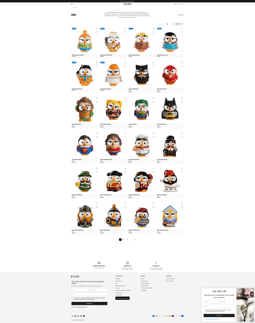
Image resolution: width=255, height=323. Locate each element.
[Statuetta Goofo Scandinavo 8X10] (85, 215)
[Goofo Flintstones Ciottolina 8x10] (85, 40)
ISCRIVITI (89, 303)
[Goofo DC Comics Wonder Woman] (113, 144)
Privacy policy (118, 292)
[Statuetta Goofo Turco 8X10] (170, 180)
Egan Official (82, 320)
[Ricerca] (175, 4)
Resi (116, 283)
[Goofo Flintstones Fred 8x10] (85, 74)
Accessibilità (144, 290)
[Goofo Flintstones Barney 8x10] (141, 40)
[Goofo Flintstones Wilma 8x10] (113, 74)
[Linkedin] (75, 316)
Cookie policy (118, 295)
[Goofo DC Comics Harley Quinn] (113, 109)
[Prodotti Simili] (96, 28)
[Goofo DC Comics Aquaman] (85, 109)
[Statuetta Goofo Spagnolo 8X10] (113, 180)
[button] (72, 4)
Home (72, 7)
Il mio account (118, 281)
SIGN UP (219, 315)
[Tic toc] (81, 316)
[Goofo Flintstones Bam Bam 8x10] (113, 40)
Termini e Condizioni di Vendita (122, 290)
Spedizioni (117, 278)
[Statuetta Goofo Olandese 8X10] (170, 215)
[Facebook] (72, 316)
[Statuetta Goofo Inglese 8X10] (170, 144)
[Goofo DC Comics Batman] (170, 109)
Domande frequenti (120, 285)
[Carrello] (180, 4)
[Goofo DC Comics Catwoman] (141, 74)
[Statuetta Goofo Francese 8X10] (141, 215)
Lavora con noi (144, 281)
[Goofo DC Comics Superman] (85, 144)
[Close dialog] (252, 290)
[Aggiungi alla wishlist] (96, 32)
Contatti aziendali (145, 283)
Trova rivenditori (144, 285)
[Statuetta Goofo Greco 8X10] (113, 215)
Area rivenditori (169, 281)
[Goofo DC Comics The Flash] (170, 74)
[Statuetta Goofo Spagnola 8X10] (141, 180)
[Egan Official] (127, 4)
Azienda (142, 278)
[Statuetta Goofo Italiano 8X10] (141, 144)
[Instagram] (78, 316)
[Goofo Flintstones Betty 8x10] (170, 40)
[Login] (177, 4)
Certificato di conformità (147, 288)
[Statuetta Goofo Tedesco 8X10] (85, 180)
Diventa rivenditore (170, 278)
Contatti (117, 288)
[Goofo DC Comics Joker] (141, 109)
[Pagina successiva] (139, 239)
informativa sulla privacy (82, 307)
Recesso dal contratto (122, 298)
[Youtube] (84, 316)
